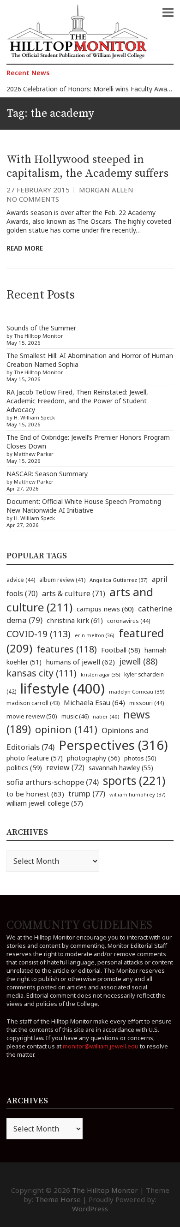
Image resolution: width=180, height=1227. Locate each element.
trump (86, 793)
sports (134, 780)
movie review (31, 716)
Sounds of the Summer (41, 327)
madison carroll (33, 703)
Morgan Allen (106, 189)
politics (24, 767)
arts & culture (73, 593)
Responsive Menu (168, 12)
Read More (24, 248)
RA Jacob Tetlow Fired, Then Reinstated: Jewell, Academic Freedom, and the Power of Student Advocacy (77, 401)
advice (20, 580)
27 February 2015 (38, 189)
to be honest (35, 793)
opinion (66, 729)
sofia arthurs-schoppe (52, 782)
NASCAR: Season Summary (47, 473)
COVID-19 (38, 634)
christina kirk (75, 620)
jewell (138, 661)
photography (93, 758)
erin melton (94, 635)
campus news (105, 608)
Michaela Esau (94, 702)
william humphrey (137, 794)
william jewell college (44, 803)
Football (120, 650)
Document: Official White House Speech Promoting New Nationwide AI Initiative (83, 506)
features (66, 649)
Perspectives (113, 745)
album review (62, 579)
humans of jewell (80, 661)
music (75, 716)
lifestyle (62, 688)
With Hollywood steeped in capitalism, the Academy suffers (87, 166)
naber (106, 716)
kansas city (41, 673)
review (65, 767)
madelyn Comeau (136, 691)
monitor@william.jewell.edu (100, 1046)
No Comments (32, 199)
